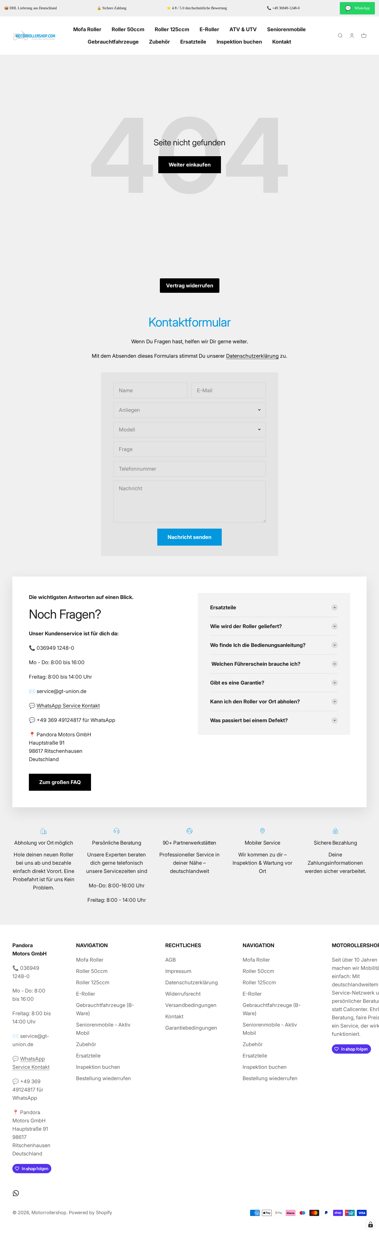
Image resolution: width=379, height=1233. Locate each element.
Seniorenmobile (286, 29)
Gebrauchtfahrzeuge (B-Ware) (105, 1009)
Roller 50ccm (128, 29)
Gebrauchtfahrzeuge (113, 42)
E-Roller (209, 29)
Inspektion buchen (239, 42)
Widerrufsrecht (183, 994)
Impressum (178, 971)
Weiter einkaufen (190, 165)
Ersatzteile (193, 42)
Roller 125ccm (172, 29)
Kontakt (281, 42)
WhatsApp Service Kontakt (68, 706)
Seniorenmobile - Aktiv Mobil (103, 1029)
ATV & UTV (243, 29)
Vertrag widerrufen (189, 285)
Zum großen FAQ (60, 782)
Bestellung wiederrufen (103, 1078)
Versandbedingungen (191, 1005)
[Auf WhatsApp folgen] (15, 1193)
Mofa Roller (87, 29)
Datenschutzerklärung (252, 356)
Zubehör (159, 42)
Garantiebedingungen (191, 1028)
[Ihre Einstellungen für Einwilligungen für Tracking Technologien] (370, 1224)
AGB (170, 960)
